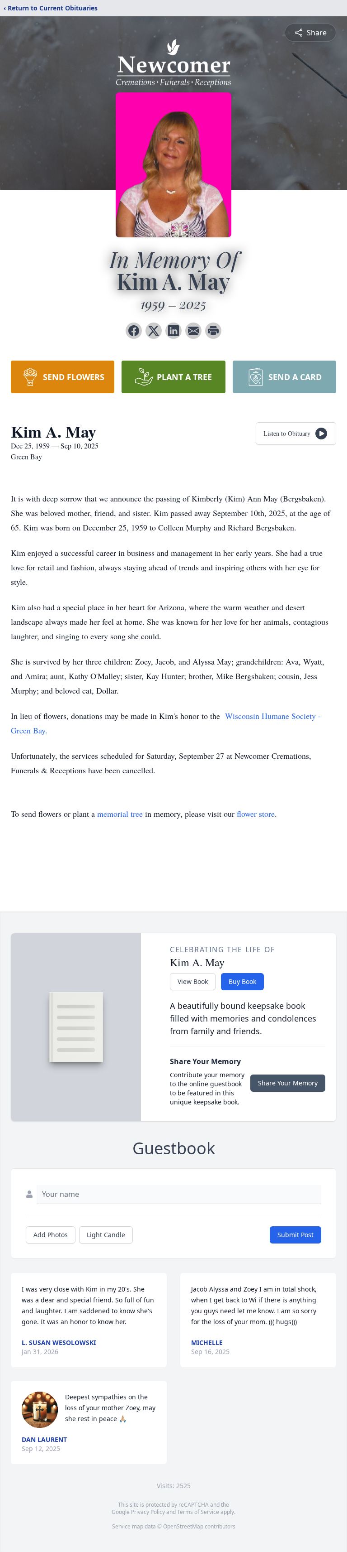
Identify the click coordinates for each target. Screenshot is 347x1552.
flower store (256, 813)
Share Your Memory (288, 1083)
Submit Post (295, 1234)
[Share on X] (153, 331)
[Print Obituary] (213, 331)
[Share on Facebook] (134, 331)
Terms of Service (198, 1512)
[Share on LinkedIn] (173, 331)
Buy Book (242, 981)
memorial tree (120, 813)
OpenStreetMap (183, 1526)
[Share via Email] (193, 331)
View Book (193, 981)
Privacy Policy (148, 1512)
